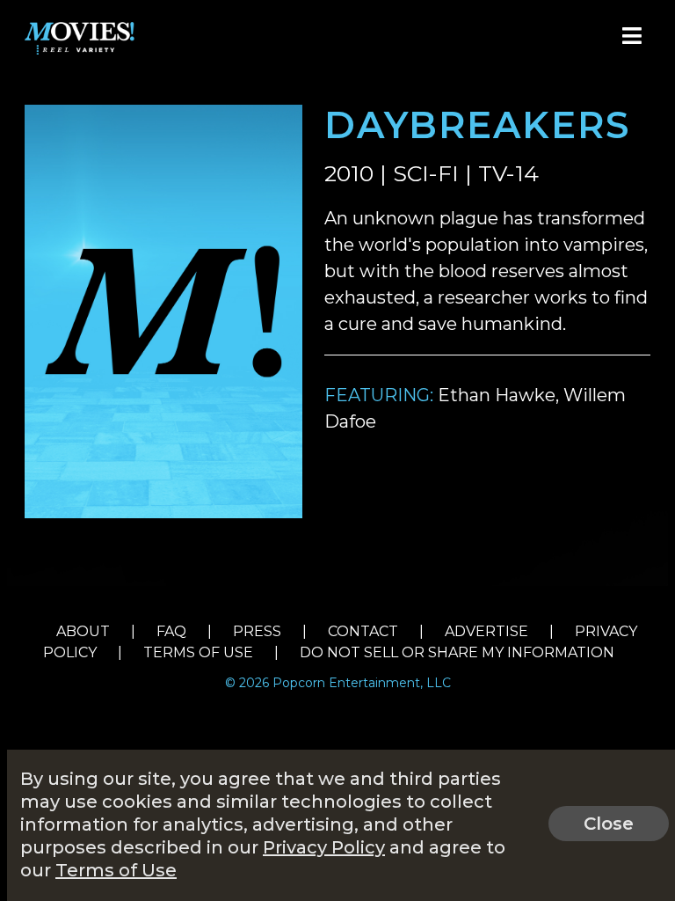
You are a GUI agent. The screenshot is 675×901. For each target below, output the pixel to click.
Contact (363, 631)
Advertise (486, 631)
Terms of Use (198, 652)
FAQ (171, 631)
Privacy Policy (324, 847)
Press (257, 631)
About (83, 631)
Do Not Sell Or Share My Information (457, 652)
